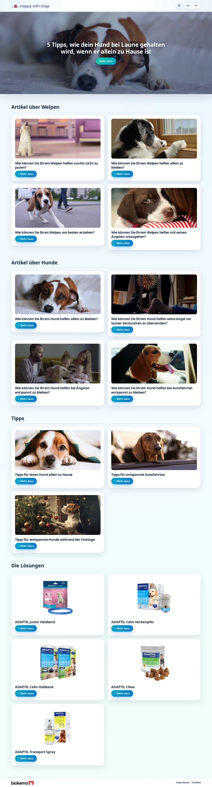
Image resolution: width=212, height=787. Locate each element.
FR (188, 5)
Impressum (182, 782)
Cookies (196, 782)
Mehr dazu (106, 61)
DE (196, 5)
